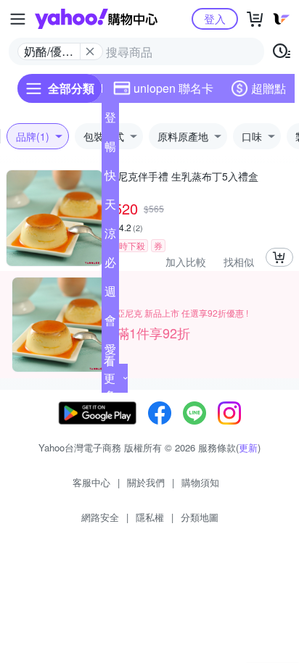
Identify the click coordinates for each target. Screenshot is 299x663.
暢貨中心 (110, 149)
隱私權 (150, 517)
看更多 (109, 378)
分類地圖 (199, 517)
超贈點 (268, 88)
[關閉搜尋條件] (90, 51)
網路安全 (100, 517)
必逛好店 (110, 265)
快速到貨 (110, 178)
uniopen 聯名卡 (173, 88)
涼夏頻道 (110, 236)
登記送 (110, 120)
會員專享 (110, 323)
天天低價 (110, 207)
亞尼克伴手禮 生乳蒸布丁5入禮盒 (182, 176)
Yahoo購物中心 (96, 19)
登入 (215, 18)
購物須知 (200, 482)
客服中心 (91, 482)
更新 (248, 447)
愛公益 (110, 352)
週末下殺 (110, 294)
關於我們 (146, 482)
